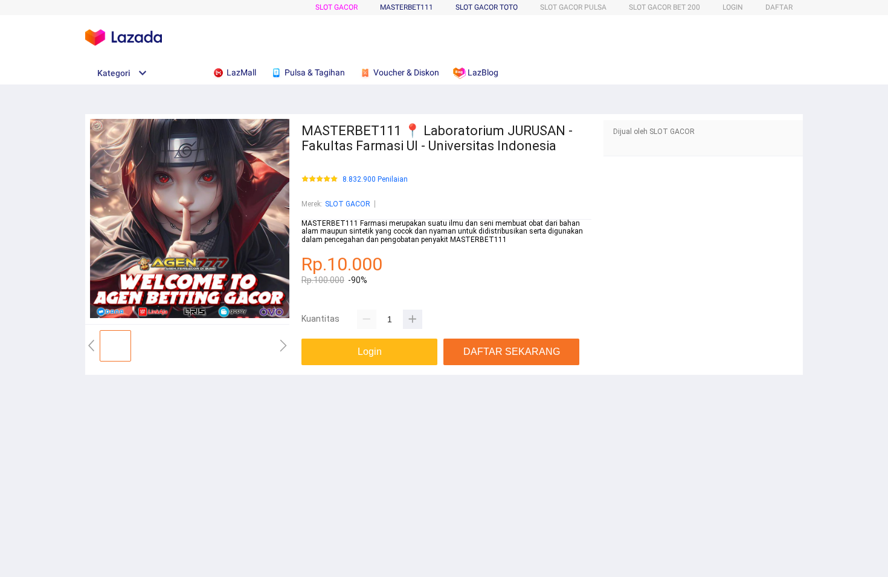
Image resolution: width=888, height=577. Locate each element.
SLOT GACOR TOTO (486, 7)
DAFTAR (779, 7)
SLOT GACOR (336, 7)
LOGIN (732, 7)
